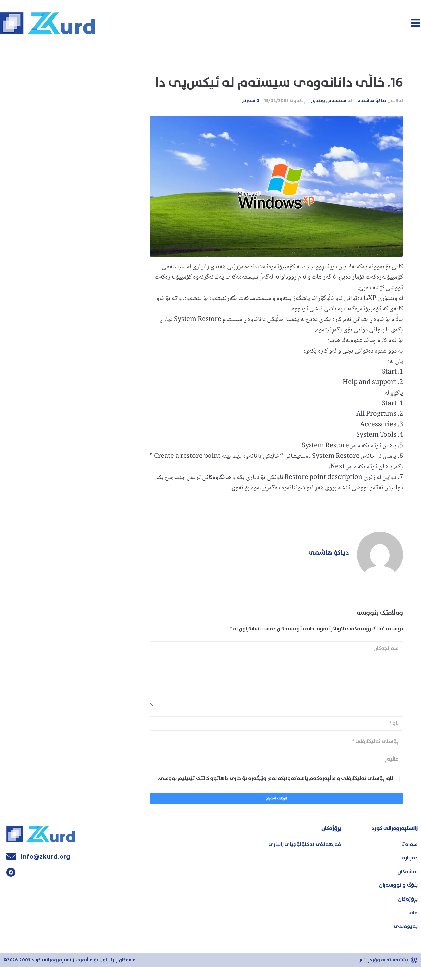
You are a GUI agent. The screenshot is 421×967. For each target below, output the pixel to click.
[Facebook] (10, 872)
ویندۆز (318, 100)
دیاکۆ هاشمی (371, 100)
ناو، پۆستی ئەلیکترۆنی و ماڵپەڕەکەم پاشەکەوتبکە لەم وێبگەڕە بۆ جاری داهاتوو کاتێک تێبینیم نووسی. (275, 778)
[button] (415, 23)
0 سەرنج (250, 100)
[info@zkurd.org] (11, 856)
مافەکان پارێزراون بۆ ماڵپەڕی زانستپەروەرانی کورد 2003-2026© (69, 960)
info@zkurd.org (45, 856)
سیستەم (336, 100)
